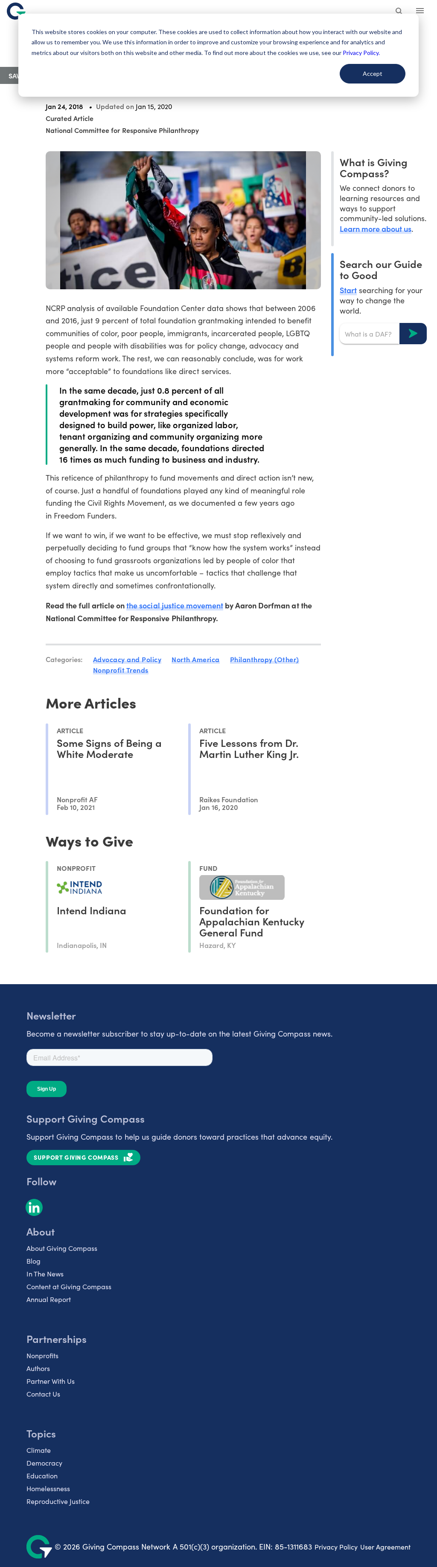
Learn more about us (375, 228)
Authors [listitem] (38, 1368)
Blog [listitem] (33, 1260)
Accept (372, 73)
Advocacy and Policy (127, 659)
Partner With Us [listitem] (50, 1381)
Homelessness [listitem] (48, 1488)
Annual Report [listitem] (48, 1299)
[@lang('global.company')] (16, 11)
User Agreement (385, 1546)
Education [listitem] (42, 1475)
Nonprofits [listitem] (42, 1355)
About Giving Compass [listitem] (61, 1248)
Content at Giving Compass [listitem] (68, 1286)
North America (196, 659)
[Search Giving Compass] (399, 12)
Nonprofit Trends (121, 669)
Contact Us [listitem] (43, 1393)
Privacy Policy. (361, 52)
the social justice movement (174, 605)
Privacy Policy (336, 1546)
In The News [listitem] (45, 1273)
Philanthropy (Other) (264, 659)
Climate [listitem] (38, 1450)
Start (348, 290)
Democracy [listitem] (44, 1462)
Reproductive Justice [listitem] (58, 1501)
